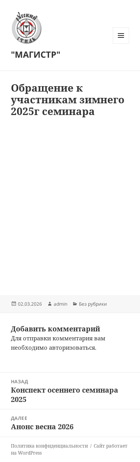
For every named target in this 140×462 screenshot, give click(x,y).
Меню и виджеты (121, 43)
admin (60, 304)
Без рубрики (93, 304)
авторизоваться (72, 347)
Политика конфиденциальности (49, 446)
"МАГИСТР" (35, 54)
